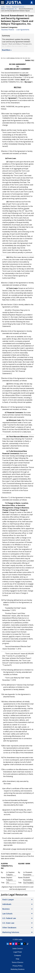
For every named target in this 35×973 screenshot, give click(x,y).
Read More (6, 50)
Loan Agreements (22, 30)
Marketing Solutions (10, 932)
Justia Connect (17, 948)
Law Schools (7, 913)
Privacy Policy (17, 966)
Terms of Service (17, 962)
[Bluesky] (22, 944)
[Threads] (19, 944)
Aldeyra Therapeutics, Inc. (9, 9)
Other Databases (9, 927)
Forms (8, 7)
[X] (24, 944)
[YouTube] (10, 944)
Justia (3, 7)
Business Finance (7, 30)
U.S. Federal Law (9, 918)
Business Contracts (18, 7)
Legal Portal (17, 952)
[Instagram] (16, 944)
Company (17, 955)
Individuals (6, 904)
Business (6, 909)
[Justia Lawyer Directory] (27, 944)
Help (17, 959)
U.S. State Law (8, 923)
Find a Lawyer (8, 899)
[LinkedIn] (8, 944)
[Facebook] (13, 944)
